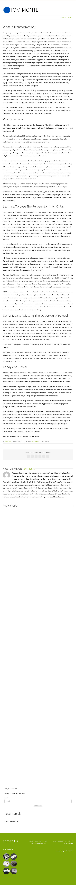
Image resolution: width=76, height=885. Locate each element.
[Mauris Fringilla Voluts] (13, 856)
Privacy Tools (69, 851)
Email (6, 798)
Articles (34, 441)
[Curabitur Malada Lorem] (6, 871)
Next (70, 17)
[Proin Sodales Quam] (6, 863)
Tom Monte (8, 441)
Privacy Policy (60, 851)
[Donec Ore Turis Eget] (6, 856)
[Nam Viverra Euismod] (13, 863)
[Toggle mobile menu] (72, 8)
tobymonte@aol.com (40, 843)
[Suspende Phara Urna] (13, 871)
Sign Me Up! (38, 805)
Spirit (37, 441)
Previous (63, 17)
